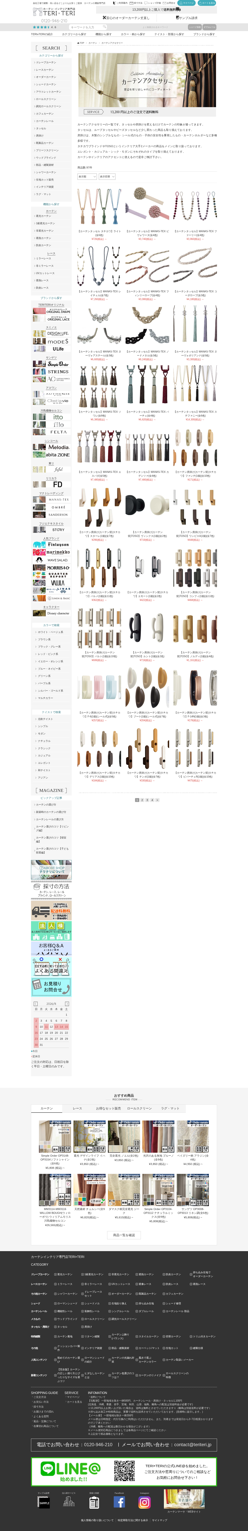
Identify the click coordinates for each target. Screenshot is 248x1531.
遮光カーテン (43, 215)
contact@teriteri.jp (192, 1444)
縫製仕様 (198, 1348)
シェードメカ (92, 1303)
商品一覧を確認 (124, 1235)
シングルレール (120, 1311)
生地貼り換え (119, 1303)
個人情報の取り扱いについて (97, 1520)
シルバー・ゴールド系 (50, 690)
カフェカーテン (45, 113)
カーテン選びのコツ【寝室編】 (51, 839)
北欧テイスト (45, 719)
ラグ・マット (43, 194)
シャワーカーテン (46, 172)
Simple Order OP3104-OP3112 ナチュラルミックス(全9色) (158, 1212)
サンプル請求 (188, 18)
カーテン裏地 (64, 1336)
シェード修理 (173, 1303)
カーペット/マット (149, 1348)
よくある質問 (41, 1416)
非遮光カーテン (45, 230)
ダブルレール (209, 27)
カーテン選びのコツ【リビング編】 (52, 828)
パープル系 (44, 683)
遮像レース (145, 1284)
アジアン (43, 777)
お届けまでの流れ (44, 1411)
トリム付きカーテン (204, 1336)
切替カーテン (173, 1336)
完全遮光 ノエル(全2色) (124, 1155)
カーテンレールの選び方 (50, 819)
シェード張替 (195, 27)
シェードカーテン (46, 84)
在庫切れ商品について (46, 1426)
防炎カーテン (43, 245)
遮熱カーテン (43, 238)
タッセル (41, 128)
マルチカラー (45, 698)
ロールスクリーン (46, 99)
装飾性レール (92, 1311)
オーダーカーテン (46, 77)
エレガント (44, 762)
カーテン (93, 43)
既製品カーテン (45, 142)
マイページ (73, 1397)
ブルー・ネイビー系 (49, 668)
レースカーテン (45, 69)
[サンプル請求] (43, 1508)
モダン (42, 733)
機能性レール (64, 1311)
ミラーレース (43, 258)
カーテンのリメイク (150, 1375)
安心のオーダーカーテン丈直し (128, 18)
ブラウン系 (44, 639)
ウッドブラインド (46, 157)
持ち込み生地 (146, 1303)
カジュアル (44, 755)
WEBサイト (194, 1511)
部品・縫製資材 (45, 164)
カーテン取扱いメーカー (180, 1359)
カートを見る (74, 1401)
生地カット (172, 1348)
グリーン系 (44, 675)
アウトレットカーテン (48, 91)
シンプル (43, 726)
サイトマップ (159, 1520)
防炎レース (42, 287)
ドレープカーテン (46, 62)
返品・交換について (45, 1421)
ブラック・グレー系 (49, 646)
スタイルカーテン (149, 1336)
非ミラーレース (45, 265)
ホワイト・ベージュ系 (50, 632)
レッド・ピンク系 (48, 654)
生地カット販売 (45, 179)
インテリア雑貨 (45, 186)
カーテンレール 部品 (177, 1311)
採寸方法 (39, 1406)
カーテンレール (45, 121)
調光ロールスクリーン (48, 106)
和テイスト (44, 770)
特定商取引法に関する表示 (133, 1520)
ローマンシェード (67, 1303)
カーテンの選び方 (46, 804)
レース (77, 1108)
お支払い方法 (41, 1401)
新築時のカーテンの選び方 (51, 812)
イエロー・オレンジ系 (50, 661)
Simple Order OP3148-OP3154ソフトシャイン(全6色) (55, 1159)
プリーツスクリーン (47, 150)
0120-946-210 (98, 1444)
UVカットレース (45, 273)
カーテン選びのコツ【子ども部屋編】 (52, 850)
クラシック (44, 748)
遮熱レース (42, 280)
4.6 (54, 27)
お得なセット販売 (108, 1108)
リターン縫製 (92, 1336)
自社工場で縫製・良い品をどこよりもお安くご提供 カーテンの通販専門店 (69, 3)
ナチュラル (44, 740)
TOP (82, 43)
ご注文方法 (40, 1397)
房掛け (40, 135)
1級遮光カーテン (45, 223)
